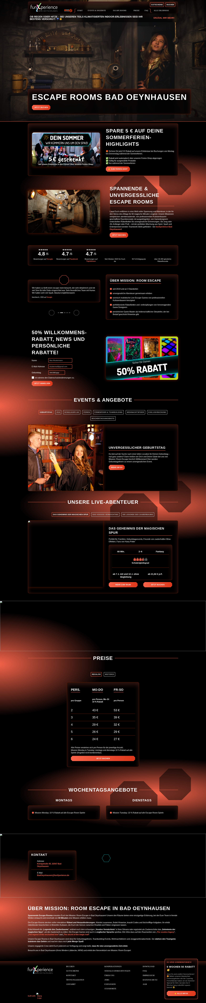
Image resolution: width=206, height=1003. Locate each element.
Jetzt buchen (41, 107)
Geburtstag (36, 373)
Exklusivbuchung (157, 412)
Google (50, 259)
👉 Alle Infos (181, 993)
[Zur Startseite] (52, 7)
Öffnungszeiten (75, 980)
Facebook (74, 259)
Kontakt (71, 975)
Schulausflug (71, 412)
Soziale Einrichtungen (117, 971)
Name (34, 360)
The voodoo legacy (165, 932)
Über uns (109, 975)
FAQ (145, 971)
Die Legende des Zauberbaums (138, 514)
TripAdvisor (91, 261)
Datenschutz (150, 980)
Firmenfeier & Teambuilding (108, 412)
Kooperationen (113, 966)
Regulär (96, 674)
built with (32, 996)
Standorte (110, 989)
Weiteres (109, 674)
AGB (145, 984)
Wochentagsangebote (103, 418)
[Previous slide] (51, 313)
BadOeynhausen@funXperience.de (53, 875)
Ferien (86, 412)
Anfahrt (71, 984)
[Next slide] (76, 313)
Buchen (70, 966)
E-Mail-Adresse (38, 367)
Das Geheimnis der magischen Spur (70, 514)
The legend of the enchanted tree (43, 935)
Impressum (148, 975)
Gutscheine (72, 971)
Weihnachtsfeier (135, 412)
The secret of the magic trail (76, 935)
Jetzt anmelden (42, 383)
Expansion (110, 984)
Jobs (106, 980)
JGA (58, 412)
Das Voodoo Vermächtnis (105, 514)
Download (148, 966)
